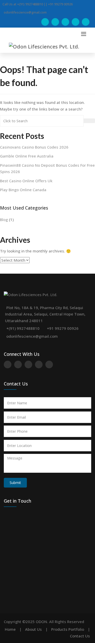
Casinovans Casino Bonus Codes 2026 (34, 147)
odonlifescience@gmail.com (32, 336)
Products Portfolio (67, 629)
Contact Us (80, 635)
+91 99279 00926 (63, 328)
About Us (33, 629)
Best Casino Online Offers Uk (26, 180)
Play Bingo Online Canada (23, 189)
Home (10, 629)
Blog (4, 219)
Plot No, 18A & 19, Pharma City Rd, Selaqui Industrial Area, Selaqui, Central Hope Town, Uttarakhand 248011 (45, 314)
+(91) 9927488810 (23, 328)
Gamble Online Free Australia (26, 156)
